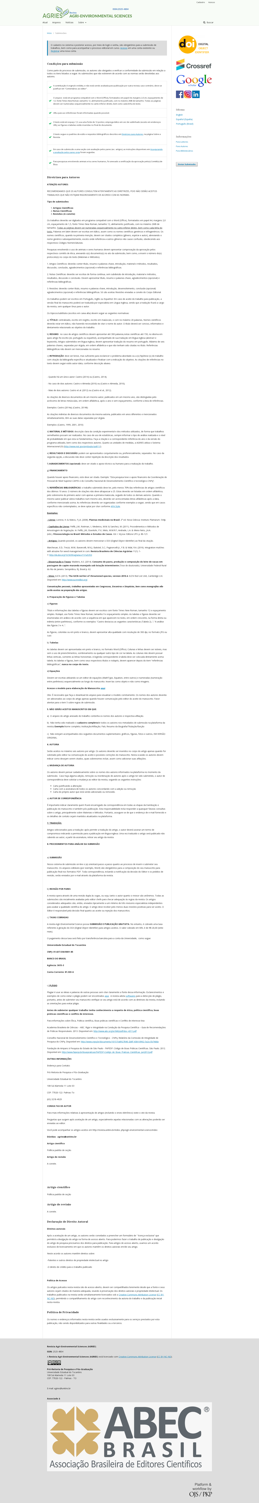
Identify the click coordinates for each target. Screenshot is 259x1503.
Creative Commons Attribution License (137, 1294)
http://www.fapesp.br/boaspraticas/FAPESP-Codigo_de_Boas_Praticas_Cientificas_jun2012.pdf (107, 1052)
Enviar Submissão (187, 164)
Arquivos (56, 22)
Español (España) (184, 119)
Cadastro (200, 2)
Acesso (211, 2)
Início (49, 33)
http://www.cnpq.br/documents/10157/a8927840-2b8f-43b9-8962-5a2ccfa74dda (120, 1041)
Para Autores (182, 146)
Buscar (209, 22)
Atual (45, 22)
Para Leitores (182, 141)
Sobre (81, 22)
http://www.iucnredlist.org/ (74, 579)
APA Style (115, 506)
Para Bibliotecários (184, 150)
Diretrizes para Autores (132, 134)
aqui (103, 688)
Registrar (55, 51)
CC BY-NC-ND (164, 1356)
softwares (130, 996)
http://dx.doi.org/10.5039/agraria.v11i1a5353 (70, 555)
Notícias (69, 22)
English (179, 114)
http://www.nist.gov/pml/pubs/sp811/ (82, 446)
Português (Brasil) (184, 123)
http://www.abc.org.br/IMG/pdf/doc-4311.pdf (115, 1031)
